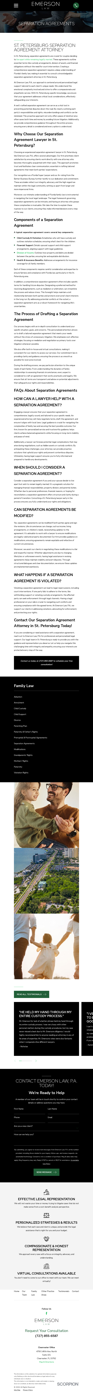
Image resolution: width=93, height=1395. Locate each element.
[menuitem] (46, 697)
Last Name (52, 1109)
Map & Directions (46, 1362)
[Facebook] (46, 1313)
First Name (18, 1109)
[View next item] (36, 1061)
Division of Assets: (25, 253)
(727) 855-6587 (46, 1336)
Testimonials (63, 1291)
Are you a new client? (23, 1126)
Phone (17, 1117)
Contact (75, 1291)
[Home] (45, 5)
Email (50, 1117)
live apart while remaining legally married (34, 59)
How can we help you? (24, 1134)
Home (16, 1291)
